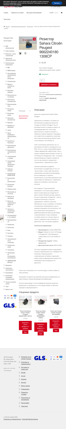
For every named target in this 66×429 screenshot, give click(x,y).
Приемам (57, 3)
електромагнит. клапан (11, 157)
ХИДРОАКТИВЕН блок (11, 261)
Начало (8, 26)
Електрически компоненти (18, 26)
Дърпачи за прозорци (10, 141)
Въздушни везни (10, 114)
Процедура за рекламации (25, 399)
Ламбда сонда (11, 189)
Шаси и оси (9, 289)
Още (25, 332)
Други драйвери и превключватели (11, 135)
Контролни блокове (10, 185)
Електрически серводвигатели (11, 151)
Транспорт (7, 19)
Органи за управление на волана (11, 210)
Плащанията (25, 389)
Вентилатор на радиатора (11, 100)
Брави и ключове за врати (10, 85)
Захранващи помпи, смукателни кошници (11, 163)
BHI (8, 67)
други (9, 130)
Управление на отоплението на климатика (11, 255)
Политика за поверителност (26, 363)
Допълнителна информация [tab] (23, 117)
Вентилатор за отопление (11, 96)
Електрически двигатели (11, 146)
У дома (6, 13)
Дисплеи (10, 122)
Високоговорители (11, 105)
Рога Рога (10, 233)
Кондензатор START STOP (11, 174)
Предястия (10, 224)
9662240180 (53, 98)
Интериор (9, 265)
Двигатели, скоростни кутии (11, 59)
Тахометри (10, 250)
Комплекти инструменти (9, 269)
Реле (8, 230)
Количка (23, 379)
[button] (34, 39)
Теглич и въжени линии (11, 282)
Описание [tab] (22, 111)
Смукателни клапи (11, 246)
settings (19, 4)
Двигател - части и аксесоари (11, 54)
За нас (23, 376)
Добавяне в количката (49, 85)
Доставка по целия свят (25, 368)
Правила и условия (17, 13)
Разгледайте (25, 403)
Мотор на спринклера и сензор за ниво (11, 203)
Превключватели (11, 220)
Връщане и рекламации (34, 13)
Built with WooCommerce (30, 419)
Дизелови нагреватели (11, 118)
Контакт (23, 382)
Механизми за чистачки (11, 192)
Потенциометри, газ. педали (11, 216)
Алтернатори (11, 81)
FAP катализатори (10, 47)
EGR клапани (11, 70)
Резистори (30, 26)
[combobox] (56, 6)
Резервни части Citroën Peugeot (26, 358)
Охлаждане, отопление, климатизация (10, 277)
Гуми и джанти (10, 51)
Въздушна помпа (10, 109)
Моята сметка (25, 386)
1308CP (46, 98)
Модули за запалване (10, 197)
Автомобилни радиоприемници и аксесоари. (11, 75)
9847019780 (42, 100)
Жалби (23, 373)
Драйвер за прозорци (10, 126)
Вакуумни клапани (10, 91)
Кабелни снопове (10, 169)
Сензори (10, 236)
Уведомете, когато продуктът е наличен (25, 325)
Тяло (7, 286)
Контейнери (9, 272)
